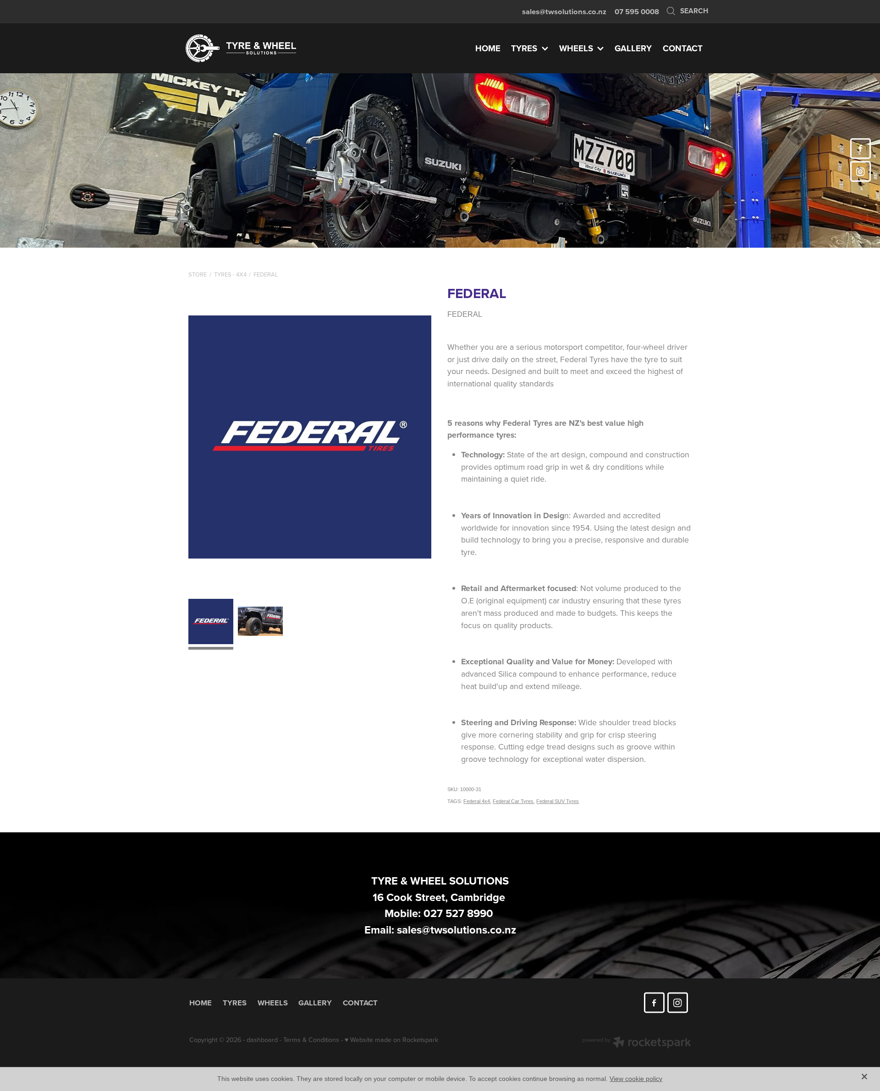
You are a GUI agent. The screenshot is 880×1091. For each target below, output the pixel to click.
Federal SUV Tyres (557, 801)
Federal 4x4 (476, 801)
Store (197, 274)
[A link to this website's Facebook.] (860, 148)
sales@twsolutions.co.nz (564, 11)
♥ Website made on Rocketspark (391, 1039)
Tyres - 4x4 (230, 274)
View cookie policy (636, 1078)
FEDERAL (265, 274)
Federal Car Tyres (513, 801)
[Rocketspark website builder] (636, 1043)
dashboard (262, 1039)
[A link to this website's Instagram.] (860, 171)
